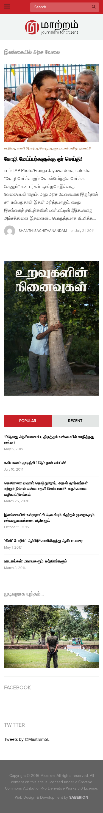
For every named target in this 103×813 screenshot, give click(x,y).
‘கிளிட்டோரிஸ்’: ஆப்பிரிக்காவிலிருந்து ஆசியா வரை (43, 540)
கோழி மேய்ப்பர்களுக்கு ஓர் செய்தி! (43, 159)
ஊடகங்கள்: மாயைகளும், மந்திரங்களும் (35, 561)
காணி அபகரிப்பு (27, 148)
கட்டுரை (9, 148)
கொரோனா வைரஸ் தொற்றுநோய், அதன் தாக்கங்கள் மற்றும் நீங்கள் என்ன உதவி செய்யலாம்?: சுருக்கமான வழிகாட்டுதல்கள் (46, 489)
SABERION (78, 797)
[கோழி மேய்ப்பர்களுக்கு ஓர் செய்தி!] (51, 103)
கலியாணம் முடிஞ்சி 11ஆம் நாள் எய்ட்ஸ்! (35, 462)
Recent (75, 421)
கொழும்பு (46, 148)
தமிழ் (73, 148)
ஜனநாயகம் (61, 148)
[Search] (93, 7)
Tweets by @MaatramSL (26, 739)
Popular (27, 421)
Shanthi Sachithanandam (43, 231)
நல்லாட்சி (85, 148)
